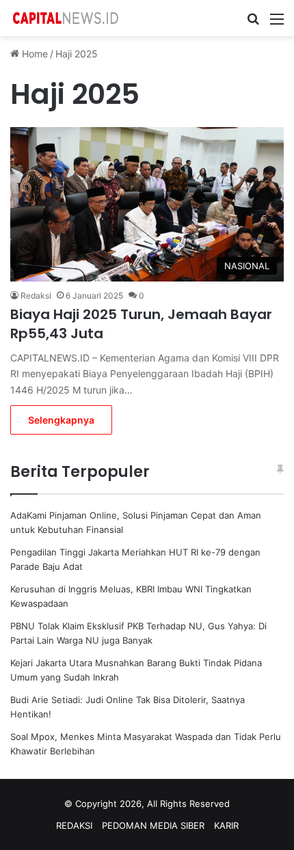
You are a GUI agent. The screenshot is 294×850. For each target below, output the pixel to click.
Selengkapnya (61, 420)
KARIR (226, 825)
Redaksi (36, 295)
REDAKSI (74, 825)
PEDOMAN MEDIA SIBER (153, 825)
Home (33, 53)
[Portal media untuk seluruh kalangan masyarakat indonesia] (65, 18)
